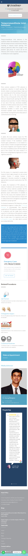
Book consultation (15, 15)
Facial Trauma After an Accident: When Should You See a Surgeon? (13, 513)
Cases (2, 541)
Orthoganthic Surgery (7, 313)
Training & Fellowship (6, 538)
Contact (3, 543)
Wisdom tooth (5, 328)
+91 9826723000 (15, 10)
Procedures (9, 27)
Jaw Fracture (5, 299)
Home (2, 27)
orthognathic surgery (7, 219)
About (2, 533)
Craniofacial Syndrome (8, 343)
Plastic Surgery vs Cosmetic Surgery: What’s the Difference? (12, 520)
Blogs (2, 535)
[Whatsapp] (24, 552)
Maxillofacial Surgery (20, 27)
